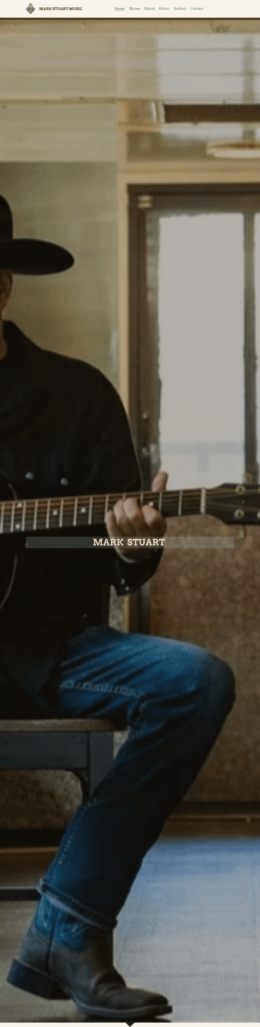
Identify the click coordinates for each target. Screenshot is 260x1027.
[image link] (30, 8)
